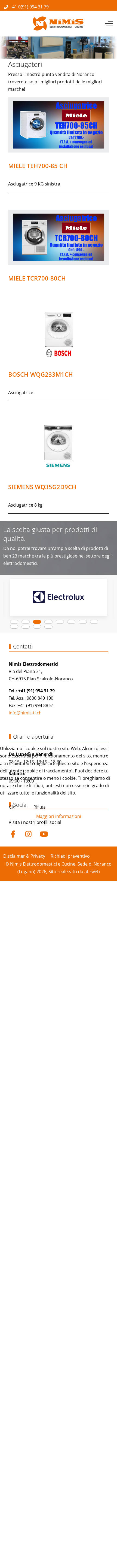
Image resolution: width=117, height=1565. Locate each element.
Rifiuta (39, 807)
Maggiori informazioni (58, 816)
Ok (11, 807)
